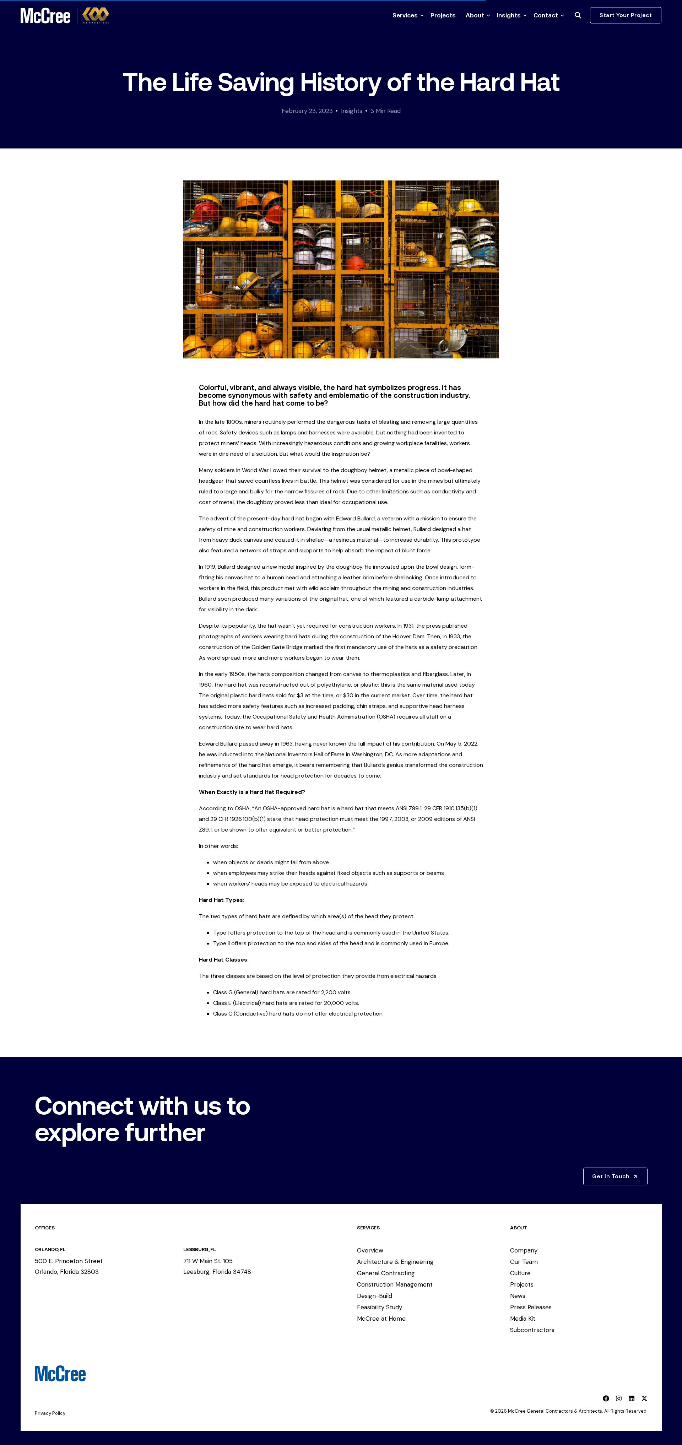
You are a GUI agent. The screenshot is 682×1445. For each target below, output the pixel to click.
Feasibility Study (379, 1307)
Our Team (524, 1261)
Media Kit (522, 1318)
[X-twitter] (644, 1398)
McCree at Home (381, 1318)
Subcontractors (532, 1329)
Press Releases (531, 1307)
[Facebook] (606, 1398)
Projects (522, 1284)
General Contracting (386, 1273)
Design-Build (374, 1295)
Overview (370, 1250)
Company (523, 1250)
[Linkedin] (631, 1398)
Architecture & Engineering (395, 1261)
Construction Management (395, 1284)
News (517, 1295)
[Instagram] (619, 1398)
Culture (520, 1273)
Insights (351, 111)
